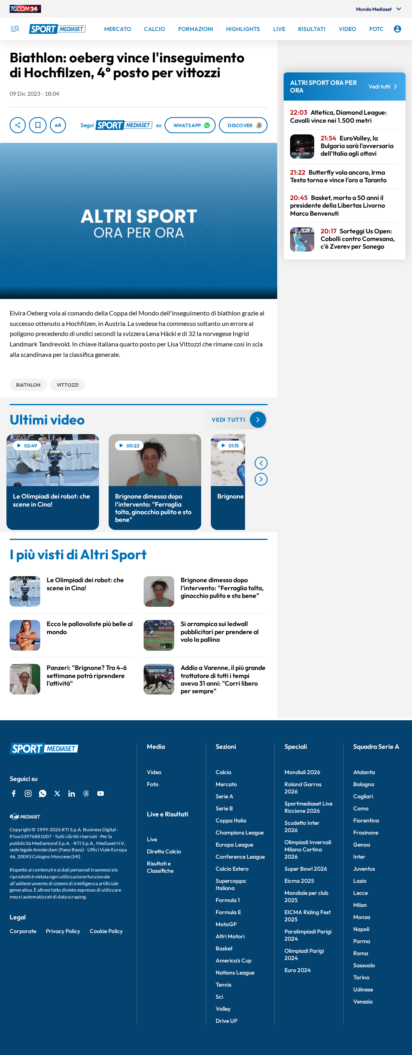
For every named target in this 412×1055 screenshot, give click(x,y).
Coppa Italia (231, 820)
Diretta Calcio (164, 851)
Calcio (223, 772)
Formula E (228, 912)
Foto (153, 784)
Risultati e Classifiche (160, 867)
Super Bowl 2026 (305, 868)
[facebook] (14, 793)
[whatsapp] (43, 793)
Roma (360, 953)
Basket (224, 948)
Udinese (363, 989)
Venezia (363, 1001)
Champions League (240, 832)
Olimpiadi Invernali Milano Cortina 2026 (307, 849)
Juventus (364, 868)
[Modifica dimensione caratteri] (58, 125)
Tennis (223, 984)
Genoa (361, 844)
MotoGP (226, 924)
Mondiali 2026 (302, 772)
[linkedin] (72, 793)
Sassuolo (364, 965)
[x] (57, 793)
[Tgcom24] (25, 9)
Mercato (226, 784)
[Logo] (58, 29)
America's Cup (233, 960)
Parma (361, 941)
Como (361, 808)
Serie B (224, 808)
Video (154, 772)
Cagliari (363, 796)
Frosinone (365, 832)
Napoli (361, 929)
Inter (359, 856)
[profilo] (397, 29)
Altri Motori (230, 936)
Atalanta (364, 772)
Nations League (235, 972)
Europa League (234, 844)
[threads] (86, 793)
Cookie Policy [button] (106, 931)
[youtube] (101, 793)
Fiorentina (366, 820)
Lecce (360, 892)
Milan (360, 905)
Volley (223, 1008)
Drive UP (226, 1020)
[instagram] (28, 793)
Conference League (240, 856)
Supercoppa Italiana (231, 884)
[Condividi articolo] (18, 125)
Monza (361, 917)
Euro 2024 (297, 970)
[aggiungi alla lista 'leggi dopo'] (38, 125)
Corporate (23, 931)
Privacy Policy (63, 931)
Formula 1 (228, 900)
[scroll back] (261, 463)
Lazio (360, 880)
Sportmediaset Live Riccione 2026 (308, 807)
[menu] (14, 29)
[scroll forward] (261, 479)
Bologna (363, 784)
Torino (361, 977)
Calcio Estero (232, 868)
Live (152, 839)
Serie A (224, 796)
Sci (219, 996)
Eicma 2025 (299, 880)
